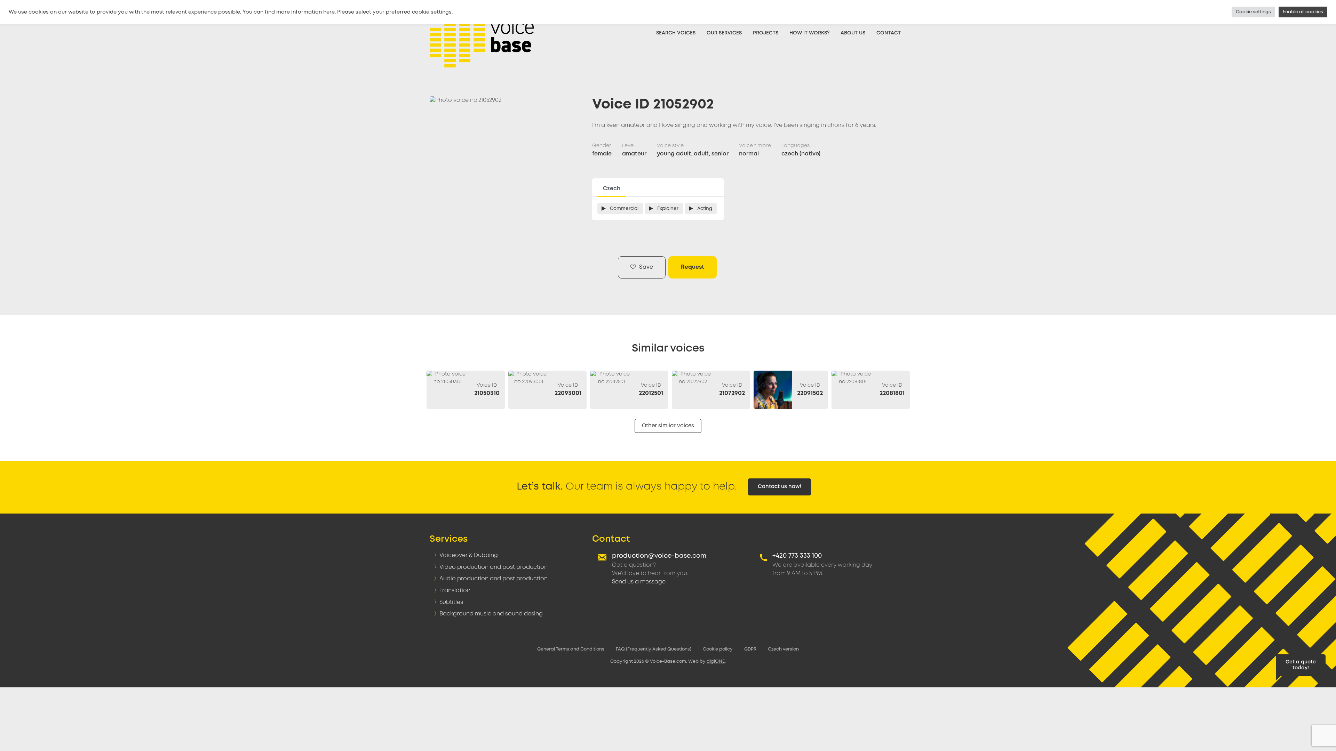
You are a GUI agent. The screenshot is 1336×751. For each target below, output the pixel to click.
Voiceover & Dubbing (468, 555)
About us (853, 33)
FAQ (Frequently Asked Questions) (653, 649)
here (329, 12)
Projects (765, 33)
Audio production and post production (493, 578)
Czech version (783, 649)
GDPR (750, 649)
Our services (724, 33)
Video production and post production (493, 567)
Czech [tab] (611, 188)
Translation (454, 590)
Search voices (675, 33)
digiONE (716, 661)
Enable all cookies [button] (1303, 12)
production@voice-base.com (659, 556)
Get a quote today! (1301, 665)
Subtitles (451, 602)
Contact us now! (779, 486)
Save (645, 267)
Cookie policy (718, 649)
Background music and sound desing (491, 613)
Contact (888, 33)
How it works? (809, 33)
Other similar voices (668, 425)
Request (692, 267)
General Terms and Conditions (570, 649)
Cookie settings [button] (1253, 12)
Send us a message (639, 581)
